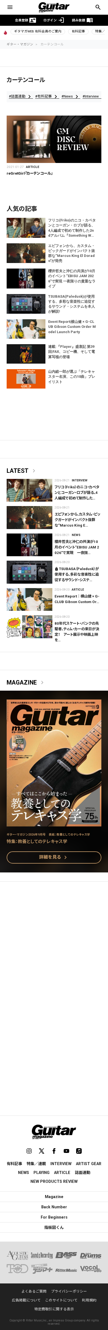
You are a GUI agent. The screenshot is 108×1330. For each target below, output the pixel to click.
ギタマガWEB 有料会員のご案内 (37, 31)
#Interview (94, 96)
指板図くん (54, 1227)
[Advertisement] (54, 944)
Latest (22, 470)
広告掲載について (26, 1300)
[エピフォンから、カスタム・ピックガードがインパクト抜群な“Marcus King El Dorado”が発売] (29, 517)
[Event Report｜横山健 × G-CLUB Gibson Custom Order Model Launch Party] (29, 599)
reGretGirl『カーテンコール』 (30, 173)
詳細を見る (54, 857)
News (76, 535)
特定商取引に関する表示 (54, 1309)
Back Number (54, 1207)
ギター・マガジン (20, 44)
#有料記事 (47, 96)
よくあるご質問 (34, 1291)
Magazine (26, 682)
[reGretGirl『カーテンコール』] (54, 139)
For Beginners (54, 1217)
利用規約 (89, 1300)
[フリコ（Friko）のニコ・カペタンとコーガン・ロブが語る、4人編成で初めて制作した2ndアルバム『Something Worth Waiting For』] (29, 490)
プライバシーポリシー (69, 1291)
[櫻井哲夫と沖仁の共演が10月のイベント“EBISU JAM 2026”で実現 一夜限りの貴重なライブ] (29, 544)
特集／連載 (36, 1163)
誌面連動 (82, 1172)
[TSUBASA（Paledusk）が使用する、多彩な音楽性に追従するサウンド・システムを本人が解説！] (29, 572)
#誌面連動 (21, 96)
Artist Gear (88, 1163)
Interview (80, 480)
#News (70, 96)
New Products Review (54, 1181)
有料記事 (78, 31)
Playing (42, 1172)
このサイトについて (61, 1300)
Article (32, 167)
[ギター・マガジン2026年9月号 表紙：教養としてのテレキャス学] (54, 823)
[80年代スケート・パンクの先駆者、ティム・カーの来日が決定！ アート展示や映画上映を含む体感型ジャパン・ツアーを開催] (29, 626)
